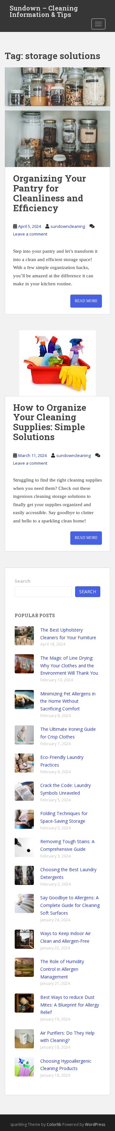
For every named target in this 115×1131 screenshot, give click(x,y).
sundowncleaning (67, 226)
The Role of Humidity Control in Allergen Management (62, 969)
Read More (86, 301)
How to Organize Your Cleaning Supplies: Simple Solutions (49, 422)
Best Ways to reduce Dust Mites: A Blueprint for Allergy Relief (69, 1004)
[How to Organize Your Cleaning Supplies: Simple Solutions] (57, 363)
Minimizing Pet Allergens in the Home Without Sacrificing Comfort (68, 701)
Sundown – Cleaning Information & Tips (44, 10)
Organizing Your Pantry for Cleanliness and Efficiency (49, 192)
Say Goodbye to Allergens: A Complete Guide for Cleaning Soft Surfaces (70, 905)
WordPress (95, 1124)
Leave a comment (30, 234)
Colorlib (54, 1124)
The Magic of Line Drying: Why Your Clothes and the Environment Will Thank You (69, 665)
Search (22, 581)
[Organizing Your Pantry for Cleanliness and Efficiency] (57, 117)
